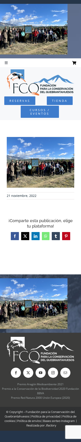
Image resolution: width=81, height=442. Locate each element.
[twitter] (28, 373)
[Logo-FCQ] (40, 71)
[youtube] (41, 373)
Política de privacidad (45, 416)
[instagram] (53, 373)
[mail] (65, 373)
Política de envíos (29, 421)
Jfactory (50, 425)
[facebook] (16, 373)
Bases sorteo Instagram (59, 421)
